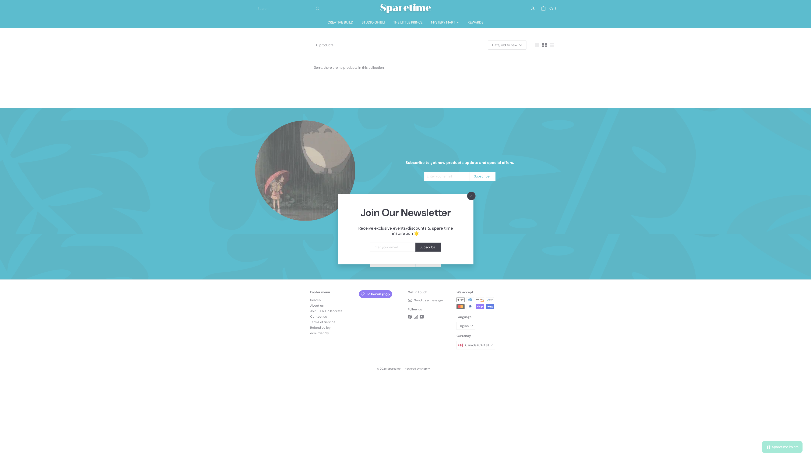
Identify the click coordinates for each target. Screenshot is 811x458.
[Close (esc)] (471, 196)
